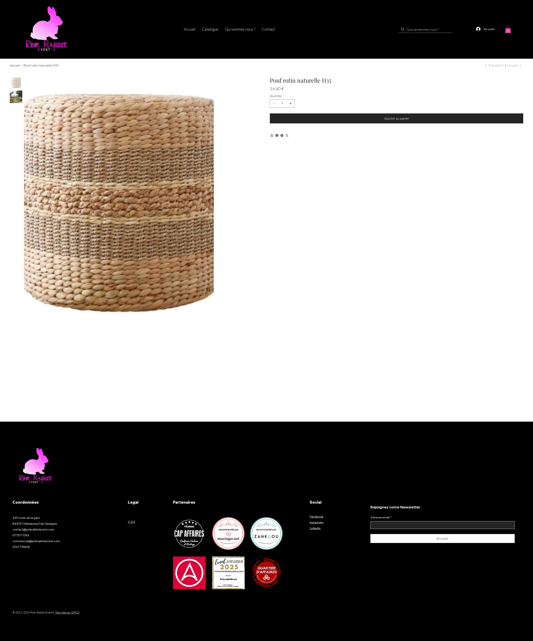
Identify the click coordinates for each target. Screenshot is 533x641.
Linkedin (315, 528)
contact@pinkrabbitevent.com (33, 529)
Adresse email (380, 517)
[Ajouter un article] (290, 103)
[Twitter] (287, 135)
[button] (210, 29)
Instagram (317, 522)
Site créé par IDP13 (67, 612)
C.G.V (131, 522)
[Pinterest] (282, 135)
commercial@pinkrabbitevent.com (36, 541)
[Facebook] (277, 135)
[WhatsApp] (272, 135)
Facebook (316, 516)
